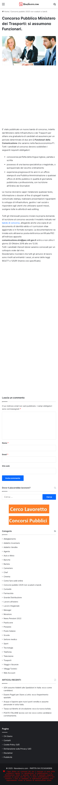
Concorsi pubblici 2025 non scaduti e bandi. (29, 11)
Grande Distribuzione (13, 597)
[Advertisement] (29, 98)
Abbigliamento (10, 539)
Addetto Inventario (12, 543)
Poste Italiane (10, 631)
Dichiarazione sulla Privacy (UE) (17, 749)
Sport (6, 643)
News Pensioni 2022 (12, 618)
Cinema (7, 576)
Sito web (6, 466)
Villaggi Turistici (10, 669)
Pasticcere (8, 623)
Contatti (7, 740)
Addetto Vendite (11, 547)
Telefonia (8, 652)
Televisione (8, 656)
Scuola (7, 635)
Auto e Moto (9, 556)
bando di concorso (11, 223)
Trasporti (7, 660)
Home (6, 11)
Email (5, 454)
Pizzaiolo (7, 627)
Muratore (8, 614)
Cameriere (8, 568)
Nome (5, 443)
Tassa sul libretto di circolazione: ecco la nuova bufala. (27, 709)
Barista (7, 564)
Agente (7, 551)
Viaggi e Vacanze (11, 664)
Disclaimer (8, 753)
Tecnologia (8, 648)
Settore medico (10, 639)
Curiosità (7, 589)
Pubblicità (8, 757)
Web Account (9, 673)
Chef (6, 572)
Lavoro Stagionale (11, 606)
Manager (7, 610)
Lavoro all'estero (11, 602)
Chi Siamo (8, 736)
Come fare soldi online (13, 581)
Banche (7, 560)
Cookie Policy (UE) (12, 745)
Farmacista (8, 593)
